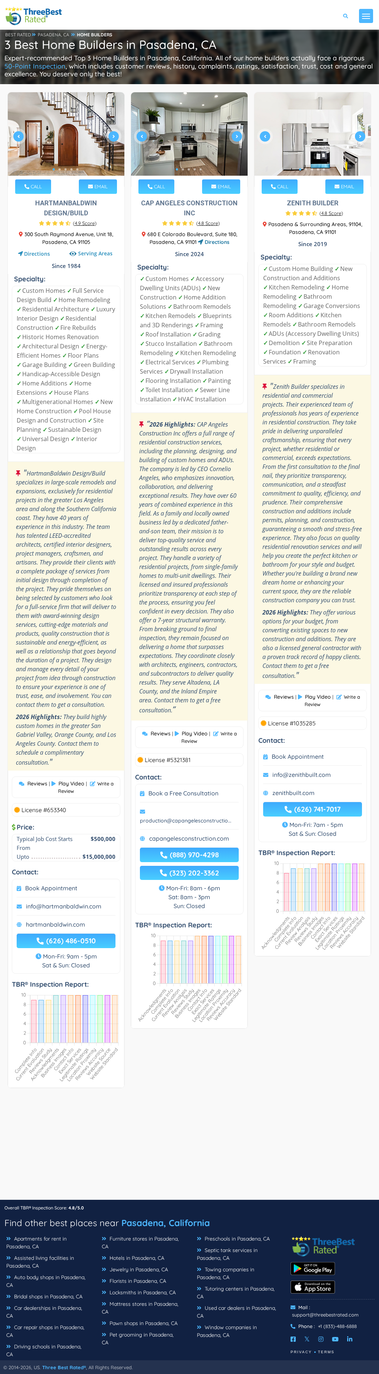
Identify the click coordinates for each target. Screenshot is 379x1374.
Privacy (301, 1352)
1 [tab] (54, 169)
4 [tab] (71, 169)
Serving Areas (95, 253)
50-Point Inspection (35, 66)
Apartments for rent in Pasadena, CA (36, 1242)
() (85, 223)
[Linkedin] (349, 1339)
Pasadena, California (165, 1222)
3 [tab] (65, 169)
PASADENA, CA (53, 34)
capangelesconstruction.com (189, 838)
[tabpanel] (66, 139)
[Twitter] (307, 1339)
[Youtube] (335, 1339)
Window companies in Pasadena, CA (227, 1331)
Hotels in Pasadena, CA (136, 1258)
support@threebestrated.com (325, 1315)
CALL (35, 186)
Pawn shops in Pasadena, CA (143, 1323)
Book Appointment (51, 888)
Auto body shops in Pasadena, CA (45, 1281)
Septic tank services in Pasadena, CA (227, 1254)
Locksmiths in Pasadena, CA (142, 1292)
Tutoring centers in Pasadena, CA (236, 1292)
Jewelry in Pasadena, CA (138, 1269)
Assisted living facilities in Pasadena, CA (40, 1262)
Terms (326, 1352)
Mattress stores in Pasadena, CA (140, 1308)
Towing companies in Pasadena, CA (225, 1273)
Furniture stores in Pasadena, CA (140, 1242)
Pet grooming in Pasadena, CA (138, 1338)
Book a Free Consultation (183, 793)
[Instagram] (320, 1339)
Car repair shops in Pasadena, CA (45, 1331)
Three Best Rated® (64, 1367)
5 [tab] (77, 169)
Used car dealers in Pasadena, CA (236, 1312)
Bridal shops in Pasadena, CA (48, 1296)
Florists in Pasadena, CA (137, 1281)
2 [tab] (59, 169)
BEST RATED (18, 34)
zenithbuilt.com (293, 793)
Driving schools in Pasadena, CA (43, 1350)
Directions (37, 253)
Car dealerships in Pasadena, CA (44, 1312)
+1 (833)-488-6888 (337, 1326)
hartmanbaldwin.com (55, 924)
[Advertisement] (189, 1147)
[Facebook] (293, 1339)
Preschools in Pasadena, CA (236, 1238)
